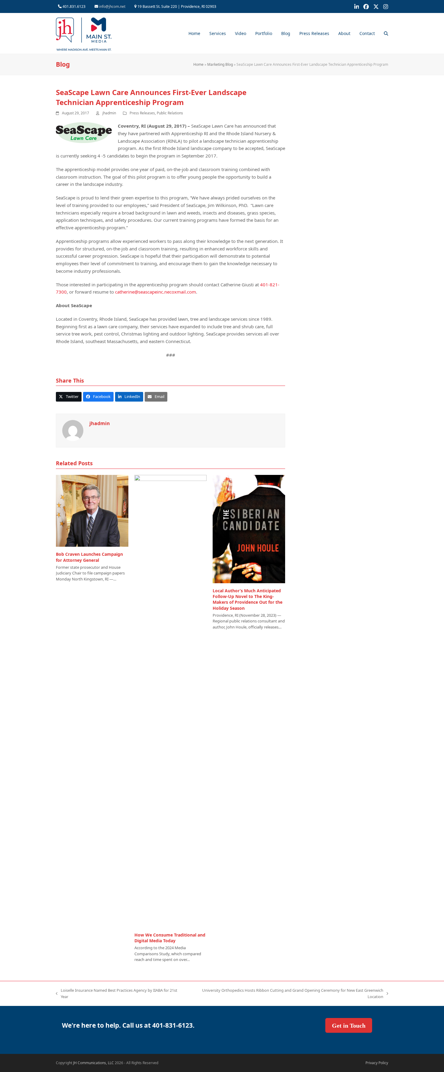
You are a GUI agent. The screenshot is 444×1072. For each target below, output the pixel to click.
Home (198, 64)
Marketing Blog (220, 64)
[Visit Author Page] (72, 430)
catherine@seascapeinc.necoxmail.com (155, 292)
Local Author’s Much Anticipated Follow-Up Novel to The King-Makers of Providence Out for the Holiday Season (247, 599)
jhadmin (109, 113)
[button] (386, 33)
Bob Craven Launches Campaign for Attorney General (89, 557)
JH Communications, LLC (93, 1062)
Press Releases (142, 113)
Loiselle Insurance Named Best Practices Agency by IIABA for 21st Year (116, 994)
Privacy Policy (376, 1062)
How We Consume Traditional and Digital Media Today (169, 937)
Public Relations (170, 113)
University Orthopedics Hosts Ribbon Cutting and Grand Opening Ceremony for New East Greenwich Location (286, 994)
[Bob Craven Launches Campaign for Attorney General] (92, 510)
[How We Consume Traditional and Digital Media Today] (170, 700)
